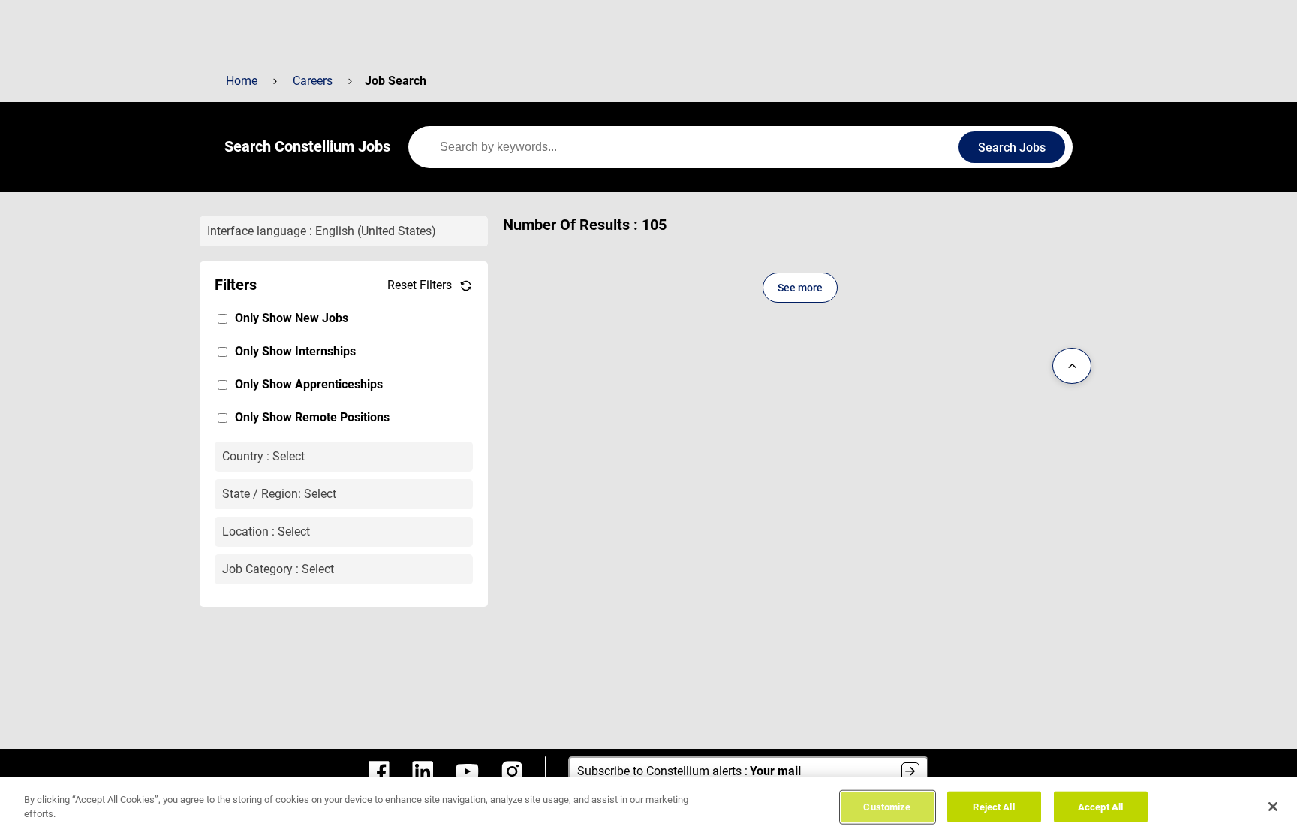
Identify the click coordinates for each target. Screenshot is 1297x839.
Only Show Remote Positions (312, 417)
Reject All (993, 807)
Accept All (1100, 807)
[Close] (1272, 806)
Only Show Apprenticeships (309, 384)
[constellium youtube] (467, 771)
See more (800, 288)
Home (241, 81)
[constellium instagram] (511, 771)
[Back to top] (1071, 366)
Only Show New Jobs (291, 318)
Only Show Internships (295, 351)
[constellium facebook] (379, 771)
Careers (313, 81)
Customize (886, 807)
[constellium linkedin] (422, 771)
